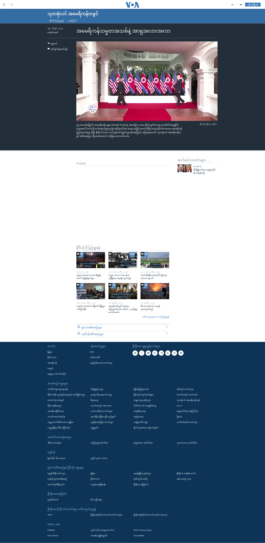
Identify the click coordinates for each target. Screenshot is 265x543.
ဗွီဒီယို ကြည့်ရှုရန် (57, 21)
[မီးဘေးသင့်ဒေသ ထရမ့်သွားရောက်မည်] (155, 291)
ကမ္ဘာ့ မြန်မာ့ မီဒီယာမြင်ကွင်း (58, 428)
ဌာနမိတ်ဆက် (53, 500)
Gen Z (179, 406)
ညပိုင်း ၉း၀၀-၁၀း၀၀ (99, 458)
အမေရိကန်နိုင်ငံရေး (55, 411)
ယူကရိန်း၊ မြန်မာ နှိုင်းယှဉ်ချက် (103, 417)
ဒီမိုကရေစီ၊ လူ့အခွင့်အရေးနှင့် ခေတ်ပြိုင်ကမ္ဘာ (66, 395)
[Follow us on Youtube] (148, 353)
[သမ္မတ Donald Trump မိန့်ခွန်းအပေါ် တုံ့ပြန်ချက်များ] (90, 260)
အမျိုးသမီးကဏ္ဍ (141, 422)
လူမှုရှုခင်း (95, 428)
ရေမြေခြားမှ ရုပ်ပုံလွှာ (142, 473)
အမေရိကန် (197, 166)
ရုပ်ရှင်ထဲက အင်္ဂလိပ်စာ (143, 443)
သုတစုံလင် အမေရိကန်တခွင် (188, 400)
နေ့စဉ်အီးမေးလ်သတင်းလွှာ (101, 363)
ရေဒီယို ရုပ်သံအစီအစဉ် (57, 479)
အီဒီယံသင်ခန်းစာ (54, 443)
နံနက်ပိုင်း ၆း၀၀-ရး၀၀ (56, 458)
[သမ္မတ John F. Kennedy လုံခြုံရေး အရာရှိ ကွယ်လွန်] (122, 260)
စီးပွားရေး (95, 400)
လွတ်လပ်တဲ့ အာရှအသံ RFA (102, 530)
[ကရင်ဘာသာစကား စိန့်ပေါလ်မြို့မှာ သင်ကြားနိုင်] (90, 291)
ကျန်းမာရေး (139, 417)
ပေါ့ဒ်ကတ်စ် (95, 357)
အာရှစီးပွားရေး (140, 411)
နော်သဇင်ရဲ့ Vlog (184, 479)
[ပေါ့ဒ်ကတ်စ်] (174, 353)
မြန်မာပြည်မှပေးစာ (141, 389)
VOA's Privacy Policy (143, 530)
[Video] (241, 4)
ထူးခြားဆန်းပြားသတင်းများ (102, 422)
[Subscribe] (181, 353)
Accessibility (139, 536)
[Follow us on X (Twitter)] (141, 353)
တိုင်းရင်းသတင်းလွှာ (185, 389)
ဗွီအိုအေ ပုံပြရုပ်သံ (141, 484)
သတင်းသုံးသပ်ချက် (55, 400)
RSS (92, 352)
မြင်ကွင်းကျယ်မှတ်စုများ (144, 395)
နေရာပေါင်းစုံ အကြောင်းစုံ (187, 411)
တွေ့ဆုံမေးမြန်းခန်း (98, 484)
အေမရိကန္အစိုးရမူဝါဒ (99, 536)
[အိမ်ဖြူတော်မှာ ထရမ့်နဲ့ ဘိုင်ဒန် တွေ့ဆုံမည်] (184, 168)
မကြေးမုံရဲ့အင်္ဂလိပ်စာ (99, 443)
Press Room (52, 536)
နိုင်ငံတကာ (51, 357)
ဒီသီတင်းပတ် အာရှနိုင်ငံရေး (145, 406)
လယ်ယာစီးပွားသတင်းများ (101, 411)
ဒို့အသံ (179, 417)
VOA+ (50, 515)
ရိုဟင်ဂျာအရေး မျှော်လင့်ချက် (146, 428)
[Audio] (232, 4)
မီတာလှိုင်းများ (96, 500)
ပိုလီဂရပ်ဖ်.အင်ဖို (140, 479)
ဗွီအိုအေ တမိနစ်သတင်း (186, 473)
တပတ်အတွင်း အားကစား (101, 406)
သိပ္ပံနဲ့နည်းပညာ (97, 389)
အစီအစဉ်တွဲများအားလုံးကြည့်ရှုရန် (155, 317)
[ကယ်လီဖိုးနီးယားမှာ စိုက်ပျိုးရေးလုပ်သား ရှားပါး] (155, 260)
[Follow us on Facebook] (135, 353)
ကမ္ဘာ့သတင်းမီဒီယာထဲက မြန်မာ (60, 422)
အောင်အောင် (52, 32)
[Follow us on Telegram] (161, 353)
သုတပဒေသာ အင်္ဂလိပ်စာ (187, 443)
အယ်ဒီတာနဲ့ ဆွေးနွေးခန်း (57, 389)
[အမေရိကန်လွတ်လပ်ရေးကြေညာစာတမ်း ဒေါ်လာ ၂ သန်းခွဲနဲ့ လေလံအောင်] (122, 291)
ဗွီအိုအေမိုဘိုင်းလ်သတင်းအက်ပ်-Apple (106, 515)
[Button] (52, 44)
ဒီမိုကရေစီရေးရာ (54, 406)
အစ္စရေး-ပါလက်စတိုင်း (56, 374)
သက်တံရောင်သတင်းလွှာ (187, 422)
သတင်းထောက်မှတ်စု (56, 417)
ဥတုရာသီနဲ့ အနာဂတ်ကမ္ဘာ (101, 395)
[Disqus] (123, 200)
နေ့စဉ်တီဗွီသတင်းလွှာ (56, 473)
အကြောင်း (72, 21)
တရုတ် (50, 368)
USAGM (51, 530)
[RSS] (167, 353)
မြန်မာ (49, 352)
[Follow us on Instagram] (154, 353)
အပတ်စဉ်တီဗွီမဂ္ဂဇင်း (56, 484)
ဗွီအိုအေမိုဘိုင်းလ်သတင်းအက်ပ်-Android (150, 515)
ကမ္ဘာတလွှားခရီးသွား (142, 400)
